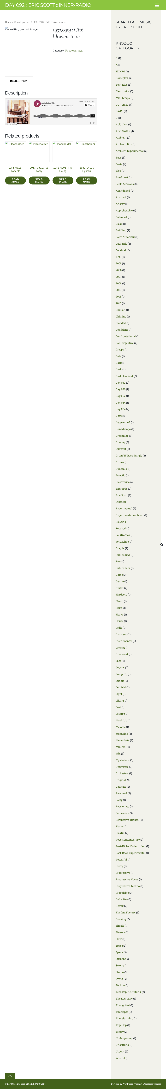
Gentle (120, 581)
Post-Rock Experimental (130, 853)
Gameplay (122, 78)
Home (8, 22)
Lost (118, 707)
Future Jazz (123, 568)
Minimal (121, 746)
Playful (120, 833)
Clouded (121, 323)
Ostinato (121, 786)
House (119, 621)
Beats (119, 164)
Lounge (120, 713)
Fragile (120, 548)
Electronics (123, 91)
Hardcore (121, 594)
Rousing (121, 919)
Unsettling (122, 1044)
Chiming (121, 316)
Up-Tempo (122, 104)
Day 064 (120, 402)
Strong (120, 965)
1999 (118, 257)
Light (119, 694)
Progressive (123, 872)
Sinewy (120, 932)
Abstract (121, 197)
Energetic (121, 488)
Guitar (120, 588)
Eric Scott (121, 495)
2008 (119, 283)
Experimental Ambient (130, 515)
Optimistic (122, 766)
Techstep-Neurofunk (128, 992)
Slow (119, 939)
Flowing (121, 521)
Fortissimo (122, 541)
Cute (118, 356)
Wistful (120, 1058)
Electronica (123, 482)
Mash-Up (121, 720)
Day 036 (120, 389)
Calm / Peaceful (125, 237)
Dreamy (120, 442)
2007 (119, 276)
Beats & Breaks (125, 184)
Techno (120, 985)
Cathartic (121, 243)
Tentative (121, 84)
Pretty (119, 866)
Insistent (121, 634)
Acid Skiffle (123, 131)
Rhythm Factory (126, 912)
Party (119, 800)
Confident (122, 329)
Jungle (120, 680)
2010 (118, 289)
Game (119, 574)
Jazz (118, 660)
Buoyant (121, 448)
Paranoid (121, 793)
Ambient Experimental (130, 150)
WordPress (128, 1084)
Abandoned (123, 190)
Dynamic (121, 468)
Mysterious (123, 760)
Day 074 (120, 409)
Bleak (119, 223)
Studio (120, 972)
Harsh (119, 601)
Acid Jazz (122, 124)
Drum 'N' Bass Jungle (129, 455)
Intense (120, 647)
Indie (119, 627)
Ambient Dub (124, 144)
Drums (120, 462)
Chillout (120, 309)
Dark (119, 362)
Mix (118, 753)
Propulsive (122, 892)
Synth (119, 978)
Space (119, 945)
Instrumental (124, 641)
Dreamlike (122, 435)
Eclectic (120, 475)
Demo (119, 415)
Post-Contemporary (128, 839)
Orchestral (122, 773)
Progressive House (127, 879)
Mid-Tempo (123, 98)
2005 (118, 263)
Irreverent (122, 654)
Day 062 (120, 396)
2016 (118, 303)
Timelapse (122, 1011)
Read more (15, 180)
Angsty (120, 203)
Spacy (119, 952)
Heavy (119, 614)
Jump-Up (121, 674)
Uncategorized (22, 22)
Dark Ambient (124, 376)
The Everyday (124, 998)
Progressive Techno (128, 886)
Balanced (121, 217)
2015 (118, 296)
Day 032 (120, 382)
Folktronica (123, 535)
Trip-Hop (121, 1025)
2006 (119, 270)
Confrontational (126, 336)
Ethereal (121, 501)
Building (121, 230)
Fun (118, 561)
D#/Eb (119, 111)
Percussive (122, 813)
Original (121, 780)
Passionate (122, 806)
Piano (119, 826)
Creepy (120, 349)
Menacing (122, 733)
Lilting (120, 700)
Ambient (121, 137)
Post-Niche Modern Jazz (131, 846)
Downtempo (123, 429)
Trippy (120, 1031)
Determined (123, 422)
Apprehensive (124, 210)
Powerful (121, 859)
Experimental (124, 508)
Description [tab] (19, 80)
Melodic (120, 727)
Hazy (119, 607)
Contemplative (125, 343)
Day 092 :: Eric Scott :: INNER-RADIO (24, 1084)
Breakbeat (122, 177)
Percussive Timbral (127, 819)
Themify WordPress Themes (147, 1084)
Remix (120, 905)
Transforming (124, 1018)
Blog (118, 170)
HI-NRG (120, 71)
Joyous (120, 667)
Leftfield (121, 687)
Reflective (122, 899)
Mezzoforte (122, 740)
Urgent (120, 1051)
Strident (121, 958)
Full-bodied (123, 555)
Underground (124, 1038)
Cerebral (121, 250)
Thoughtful (123, 1005)
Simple (120, 925)
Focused (121, 528)
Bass (118, 157)
